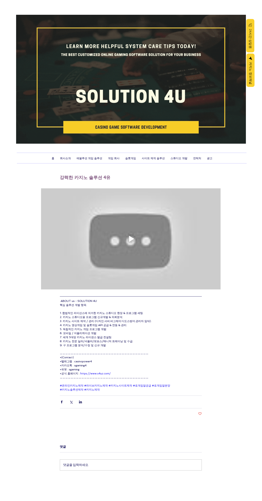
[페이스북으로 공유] (61, 402)
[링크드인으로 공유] (80, 402)
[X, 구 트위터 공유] (71, 402)
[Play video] (131, 238)
